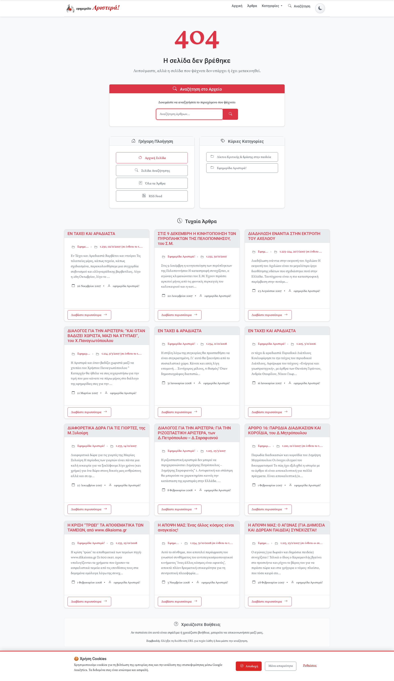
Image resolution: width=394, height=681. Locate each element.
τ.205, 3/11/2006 (306, 344)
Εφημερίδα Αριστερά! (231, 168)
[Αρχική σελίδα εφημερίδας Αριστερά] (93, 8)
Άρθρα (252, 6)
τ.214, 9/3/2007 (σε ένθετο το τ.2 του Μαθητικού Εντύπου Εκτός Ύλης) (122, 354)
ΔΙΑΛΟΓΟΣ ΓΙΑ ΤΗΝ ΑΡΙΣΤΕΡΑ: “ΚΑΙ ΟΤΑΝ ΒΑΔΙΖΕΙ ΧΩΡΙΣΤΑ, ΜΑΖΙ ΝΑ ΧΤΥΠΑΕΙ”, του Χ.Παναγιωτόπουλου (106, 335)
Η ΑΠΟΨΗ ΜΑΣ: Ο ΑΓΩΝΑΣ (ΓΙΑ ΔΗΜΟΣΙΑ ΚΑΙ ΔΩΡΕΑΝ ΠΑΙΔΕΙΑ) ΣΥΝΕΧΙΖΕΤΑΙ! (286, 527)
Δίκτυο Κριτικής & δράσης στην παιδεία (243, 157)
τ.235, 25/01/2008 (126, 543)
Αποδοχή (251, 666)
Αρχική (237, 6)
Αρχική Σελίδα (155, 158)
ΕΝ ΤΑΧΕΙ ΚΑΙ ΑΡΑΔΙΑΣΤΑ (91, 233)
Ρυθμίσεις (310, 666)
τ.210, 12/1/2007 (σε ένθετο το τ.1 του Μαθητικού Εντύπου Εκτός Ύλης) (302, 446)
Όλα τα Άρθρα (155, 183)
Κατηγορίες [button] (271, 6)
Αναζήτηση (301, 6)
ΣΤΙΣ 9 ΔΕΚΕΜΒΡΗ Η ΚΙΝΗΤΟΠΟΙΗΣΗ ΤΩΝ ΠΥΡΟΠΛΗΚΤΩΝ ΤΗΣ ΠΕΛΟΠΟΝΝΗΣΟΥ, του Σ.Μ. (197, 238)
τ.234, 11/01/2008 (216, 344)
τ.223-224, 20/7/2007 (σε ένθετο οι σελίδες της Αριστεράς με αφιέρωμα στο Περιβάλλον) (301, 252)
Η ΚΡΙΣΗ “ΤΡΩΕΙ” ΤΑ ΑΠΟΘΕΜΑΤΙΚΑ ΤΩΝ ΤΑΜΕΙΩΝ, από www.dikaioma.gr (105, 527)
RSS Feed (155, 196)
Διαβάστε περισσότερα (86, 315)
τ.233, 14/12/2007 (126, 446)
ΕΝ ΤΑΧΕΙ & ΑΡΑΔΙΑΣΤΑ (180, 330)
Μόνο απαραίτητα (280, 666)
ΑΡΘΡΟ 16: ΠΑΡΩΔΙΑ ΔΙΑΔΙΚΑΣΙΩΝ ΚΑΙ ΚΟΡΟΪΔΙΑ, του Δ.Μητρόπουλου (284, 430)
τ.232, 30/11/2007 (216, 257)
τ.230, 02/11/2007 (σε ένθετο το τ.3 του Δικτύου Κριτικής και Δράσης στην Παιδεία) (121, 247)
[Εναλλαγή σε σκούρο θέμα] (320, 8)
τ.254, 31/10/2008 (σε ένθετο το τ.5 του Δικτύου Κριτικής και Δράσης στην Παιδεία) (211, 543)
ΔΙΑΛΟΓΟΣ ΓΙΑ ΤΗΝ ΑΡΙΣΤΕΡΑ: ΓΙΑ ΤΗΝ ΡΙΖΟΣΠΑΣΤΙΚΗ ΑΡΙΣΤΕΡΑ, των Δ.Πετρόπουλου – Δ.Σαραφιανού (194, 432)
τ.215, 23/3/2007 (216, 451)
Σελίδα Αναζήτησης (155, 171)
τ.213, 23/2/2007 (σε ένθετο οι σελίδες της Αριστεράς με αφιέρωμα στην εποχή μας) (302, 543)
